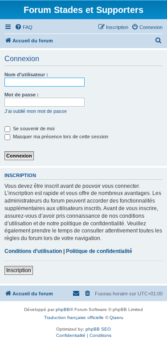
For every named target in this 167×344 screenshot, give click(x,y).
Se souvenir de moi (33, 128)
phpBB (63, 309)
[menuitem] (24, 27)
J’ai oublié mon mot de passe (35, 111)
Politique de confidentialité (99, 251)
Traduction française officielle (74, 317)
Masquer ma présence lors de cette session (60, 136)
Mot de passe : (21, 94)
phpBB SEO (98, 329)
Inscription (18, 270)
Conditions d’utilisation (33, 251)
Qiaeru (116, 317)
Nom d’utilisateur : (26, 74)
